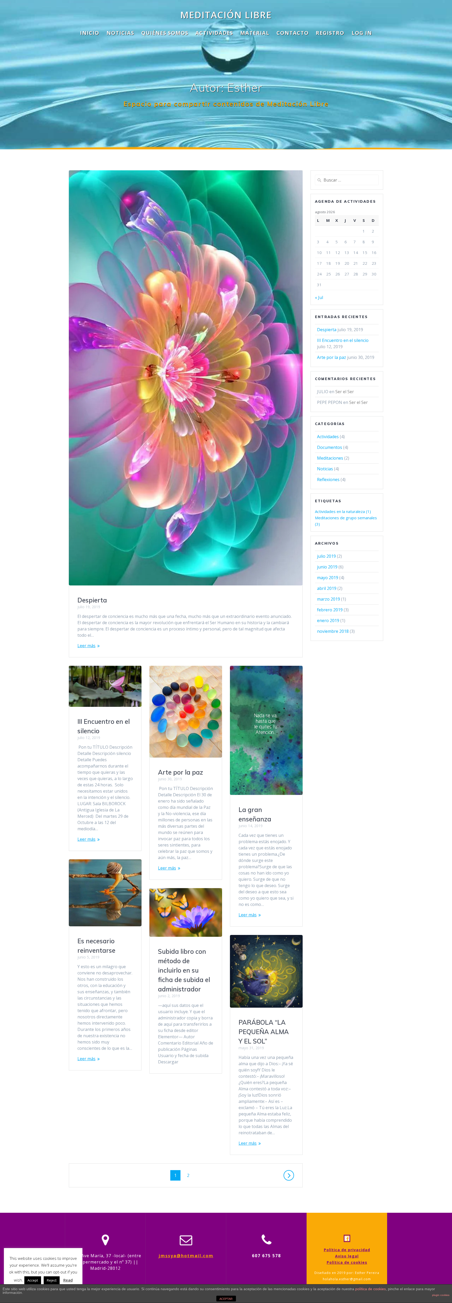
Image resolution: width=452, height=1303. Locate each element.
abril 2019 (326, 588)
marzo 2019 (328, 599)
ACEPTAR (226, 1298)
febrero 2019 (330, 610)
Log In (362, 32)
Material (254, 32)
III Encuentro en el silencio (343, 340)
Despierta (92, 600)
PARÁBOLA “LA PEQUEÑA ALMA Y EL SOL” (264, 1031)
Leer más (86, 645)
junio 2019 (327, 567)
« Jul (319, 297)
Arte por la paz (180, 772)
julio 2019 (326, 556)
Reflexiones (328, 479)
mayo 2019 (327, 577)
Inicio (89, 32)
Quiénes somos (164, 32)
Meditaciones (330, 458)
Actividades (214, 32)
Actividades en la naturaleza (343, 511)
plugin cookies (440, 1295)
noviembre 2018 (333, 631)
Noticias (120, 32)
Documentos (329, 447)
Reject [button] (51, 1280)
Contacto (292, 32)
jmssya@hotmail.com (186, 1256)
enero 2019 (328, 620)
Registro (330, 32)
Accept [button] (32, 1280)
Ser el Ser (344, 391)
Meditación (226, 14)
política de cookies (370, 1289)
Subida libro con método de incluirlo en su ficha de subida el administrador (184, 970)
